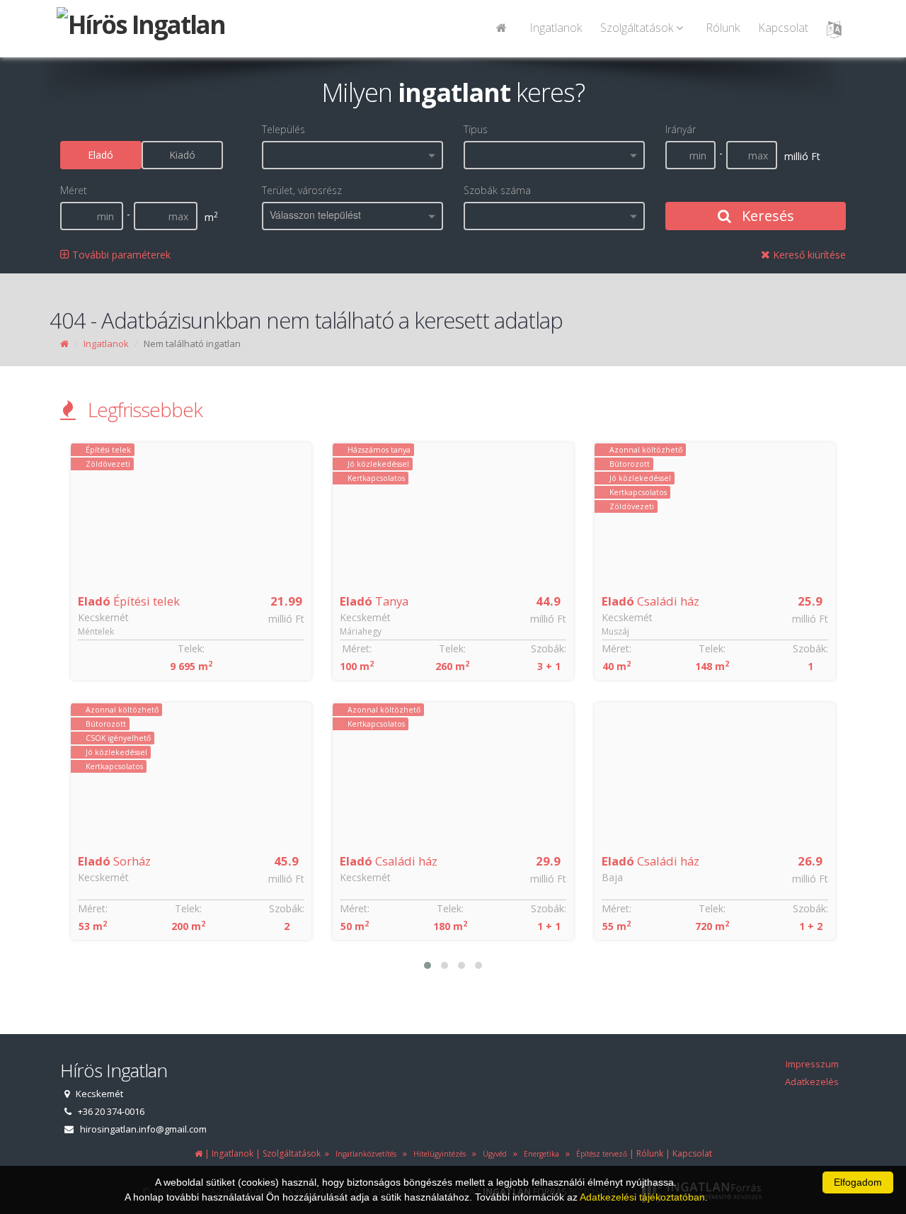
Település (283, 129)
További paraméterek (120, 254)
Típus (476, 129)
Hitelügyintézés (437, 1154)
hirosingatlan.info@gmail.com (143, 1129)
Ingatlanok (555, 27)
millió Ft (286, 618)
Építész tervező (599, 1154)
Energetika (539, 1154)
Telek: (191, 648)
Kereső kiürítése (808, 254)
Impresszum (812, 1063)
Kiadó (182, 154)
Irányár (680, 129)
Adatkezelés (812, 1081)
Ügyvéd (492, 1154)
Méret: (93, 908)
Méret (73, 190)
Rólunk (723, 27)
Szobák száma (497, 190)
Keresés (766, 215)
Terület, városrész (302, 190)
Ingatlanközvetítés (363, 1154)
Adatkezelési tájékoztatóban (642, 1197)
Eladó (100, 154)
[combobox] (352, 155)
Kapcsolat (783, 27)
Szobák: (286, 908)
